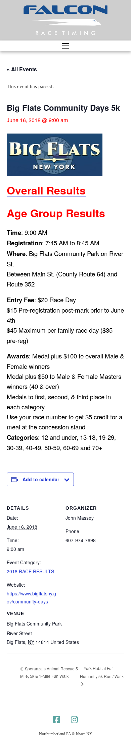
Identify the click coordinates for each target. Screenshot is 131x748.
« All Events (22, 69)
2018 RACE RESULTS (30, 571)
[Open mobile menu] (65, 46)
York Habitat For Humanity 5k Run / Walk (102, 672)
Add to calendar (41, 479)
